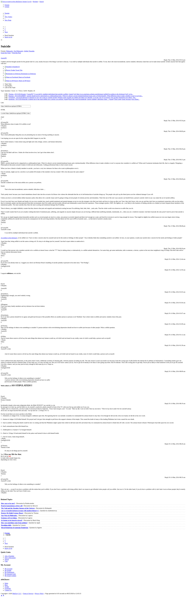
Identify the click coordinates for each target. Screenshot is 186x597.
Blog (6, 585)
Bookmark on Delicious (28, 74)
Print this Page (16, 53)
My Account (8, 569)
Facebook (8, 588)
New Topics (8, 17)
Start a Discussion (10, 558)
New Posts (8, 20)
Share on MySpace (24, 81)
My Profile (8, 570)
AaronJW (4, 58)
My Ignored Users (10, 574)
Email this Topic (6, 53)
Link (2, 102)
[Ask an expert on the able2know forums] (14, 1)
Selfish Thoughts (29, 51)
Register (35, 1)
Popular (7, 13)
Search (42, 1)
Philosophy (9, 51)
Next (6, 32)
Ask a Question (9, 556)
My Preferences (9, 572)
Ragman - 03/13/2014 (76, 96)
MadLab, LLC (16, 593)
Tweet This (18, 70)
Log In (29, 1)
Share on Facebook (24, 77)
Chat (6, 561)
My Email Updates (10, 576)
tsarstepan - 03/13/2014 (74, 99)
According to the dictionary (9, 238)
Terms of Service (28, 593)
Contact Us (8, 590)
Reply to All (8, 37)
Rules (6, 583)
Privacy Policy (39, 593)
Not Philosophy (18, 51)
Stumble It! (16, 67)
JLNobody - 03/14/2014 (72, 97)
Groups (7, 6)
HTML (3, 110)
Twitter (7, 587)
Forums (7, 5)
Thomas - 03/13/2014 (71, 94)
